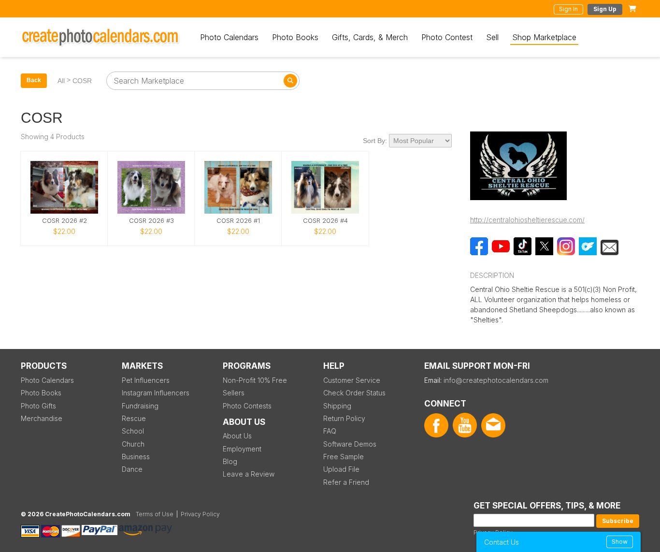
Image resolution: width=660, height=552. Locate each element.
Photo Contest (447, 37)
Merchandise (41, 418)
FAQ (329, 431)
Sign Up (605, 9)
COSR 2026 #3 (151, 220)
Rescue (134, 418)
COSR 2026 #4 (325, 220)
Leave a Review (248, 474)
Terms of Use (154, 514)
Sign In (568, 9)
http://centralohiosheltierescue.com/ (527, 220)
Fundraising (140, 406)
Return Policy (344, 418)
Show (620, 541)
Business (136, 456)
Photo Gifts (38, 406)
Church (133, 444)
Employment (242, 449)
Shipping (337, 406)
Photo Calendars (229, 37)
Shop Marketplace (544, 37)
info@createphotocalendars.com (496, 380)
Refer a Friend (346, 482)
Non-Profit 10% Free (255, 380)
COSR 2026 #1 (238, 220)
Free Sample (343, 456)
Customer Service (351, 380)
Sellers (233, 393)
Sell (492, 37)
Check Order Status (354, 393)
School (133, 431)
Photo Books (295, 37)
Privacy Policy (200, 514)
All (61, 81)
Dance (132, 469)
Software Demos (349, 444)
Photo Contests (247, 406)
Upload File (341, 469)
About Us (237, 436)
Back (34, 80)
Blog (230, 461)
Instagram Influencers (155, 393)
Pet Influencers (146, 380)
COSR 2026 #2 (64, 220)
